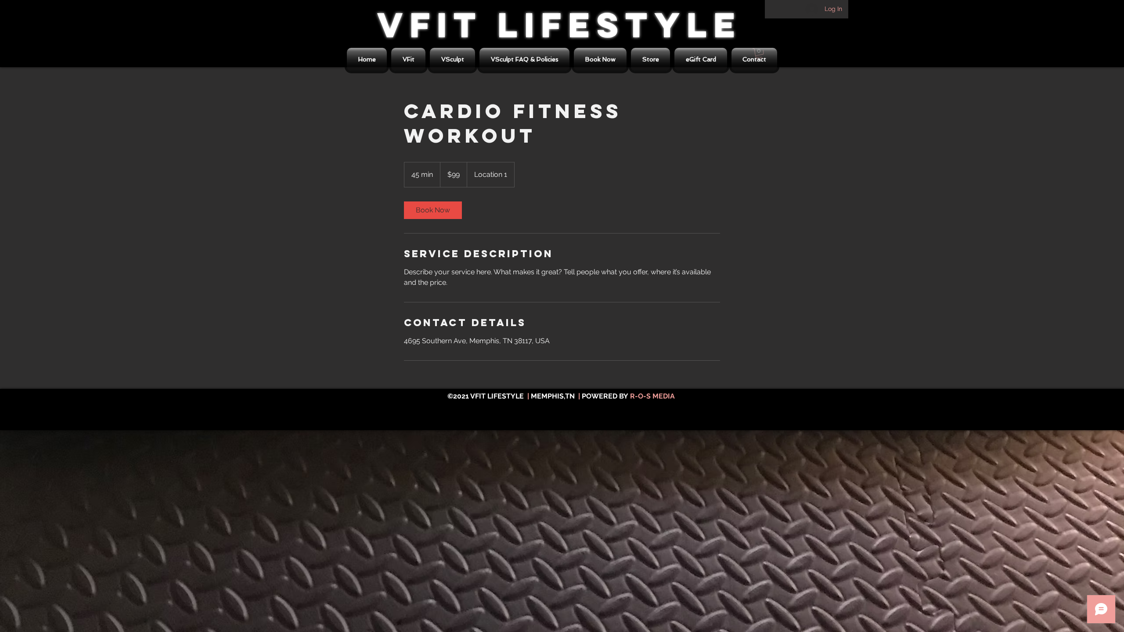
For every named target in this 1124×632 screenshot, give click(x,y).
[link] (433, 210)
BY (623, 396)
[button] (650, 59)
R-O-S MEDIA (652, 396)
